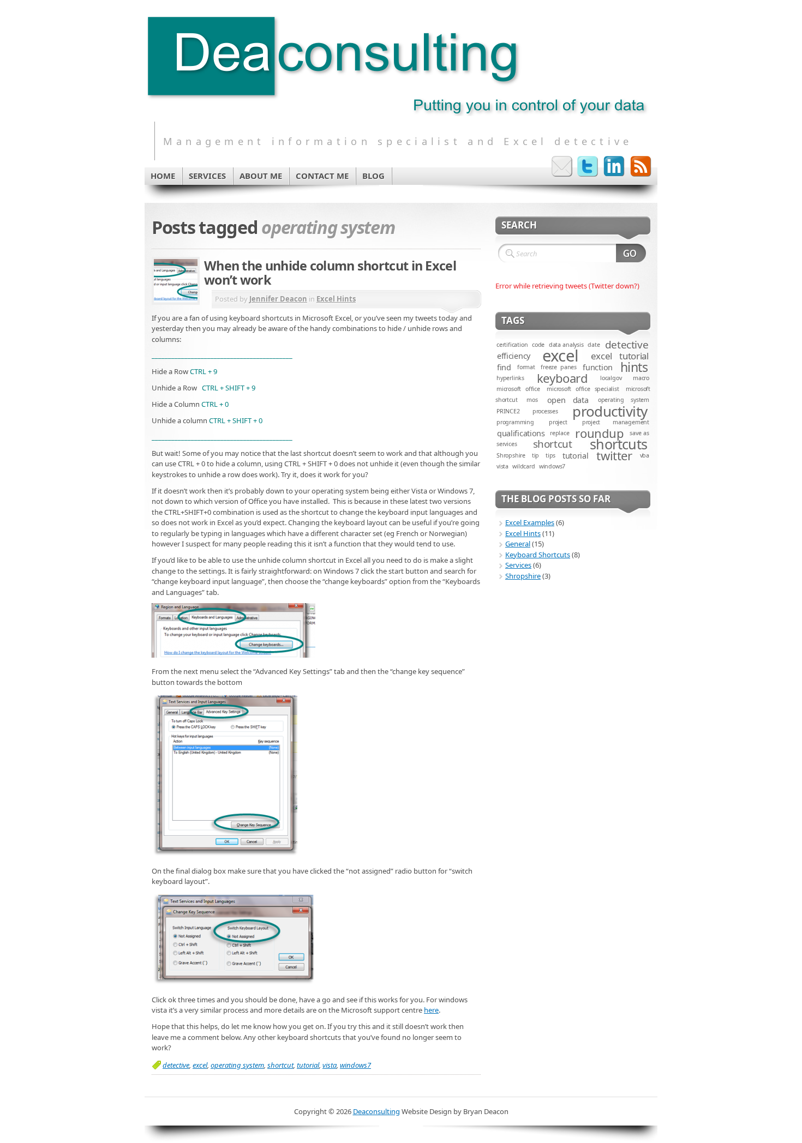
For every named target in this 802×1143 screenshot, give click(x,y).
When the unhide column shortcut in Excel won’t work (330, 272)
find (504, 367)
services (506, 444)
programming (515, 422)
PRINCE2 (508, 411)
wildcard (523, 466)
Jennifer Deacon (278, 299)
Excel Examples (529, 522)
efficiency (513, 356)
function (598, 367)
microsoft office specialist (583, 389)
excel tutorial (620, 356)
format (526, 367)
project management (615, 422)
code (538, 344)
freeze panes (559, 367)
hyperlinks (510, 378)
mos (531, 400)
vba (644, 455)
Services (518, 565)
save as (639, 433)
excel (200, 1065)
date (594, 344)
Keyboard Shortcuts (537, 555)
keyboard (562, 378)
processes (545, 411)
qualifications (521, 433)
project (558, 422)
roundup (599, 433)
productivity (610, 411)
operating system (237, 1065)
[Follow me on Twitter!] (588, 166)
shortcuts (619, 444)
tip (535, 455)
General (517, 544)
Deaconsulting (376, 1111)
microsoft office (518, 389)
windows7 (355, 1065)
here (431, 1010)
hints (634, 367)
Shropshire (510, 455)
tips (550, 455)
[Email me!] (561, 166)
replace (560, 433)
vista (329, 1065)
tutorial (308, 1065)
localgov (610, 378)
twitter (614, 455)
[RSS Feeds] (640, 166)
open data (568, 400)
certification (512, 344)
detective (176, 1065)
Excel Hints (336, 299)
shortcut (280, 1065)
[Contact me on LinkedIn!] (614, 166)
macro (641, 378)
